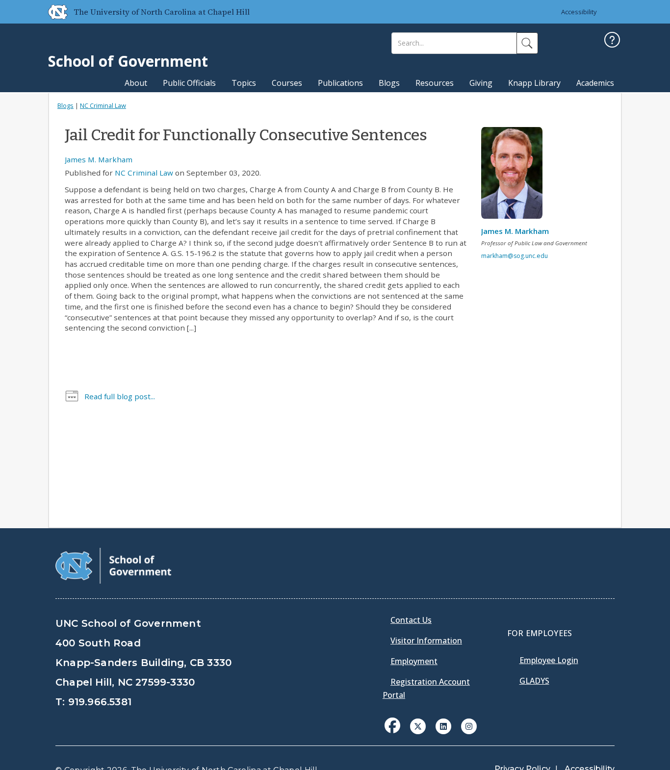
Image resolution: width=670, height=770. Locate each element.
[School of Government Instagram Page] (469, 725)
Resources (434, 82)
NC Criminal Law (103, 105)
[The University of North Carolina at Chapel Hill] (54, 12)
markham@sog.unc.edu (514, 256)
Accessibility (579, 11)
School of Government (128, 61)
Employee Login (548, 660)
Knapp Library (534, 82)
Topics (244, 82)
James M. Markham (98, 159)
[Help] (612, 41)
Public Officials (189, 82)
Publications (340, 82)
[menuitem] (395, 732)
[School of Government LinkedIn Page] (443, 725)
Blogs (389, 82)
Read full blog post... (119, 396)
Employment (414, 661)
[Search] (527, 43)
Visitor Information (426, 640)
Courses (287, 82)
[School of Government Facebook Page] (392, 725)
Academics (595, 82)
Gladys (534, 680)
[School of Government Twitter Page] (418, 725)
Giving (480, 82)
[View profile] (515, 175)
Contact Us (411, 620)
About (136, 82)
